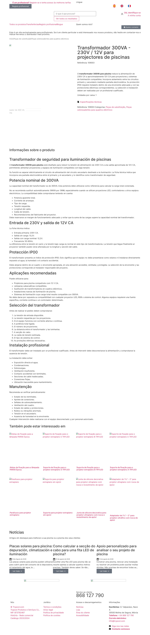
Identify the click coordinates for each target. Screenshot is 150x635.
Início (11, 39)
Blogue (60, 24)
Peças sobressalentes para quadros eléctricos (50, 39)
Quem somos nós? (84, 24)
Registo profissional (48, 24)
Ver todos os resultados (66, 18)
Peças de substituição (22, 39)
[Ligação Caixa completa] (31, 558)
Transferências (32, 24)
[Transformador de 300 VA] (41, 45)
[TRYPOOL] (30, 15)
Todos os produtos (17, 24)
